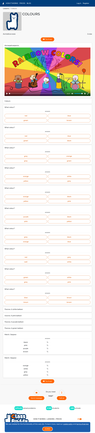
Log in (79, 3)
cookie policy (68, 424)
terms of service (82, 424)
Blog (29, 3)
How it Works (12, 3)
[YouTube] (80, 419)
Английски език (9, 34)
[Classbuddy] (16, 419)
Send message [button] (36, 398)
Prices (22, 3)
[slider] (37, 93)
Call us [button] (61, 398)
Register (86, 3)
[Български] (92, 3)
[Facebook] (78, 419)
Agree (47, 429)
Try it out (48, 39)
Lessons (6, 8)
